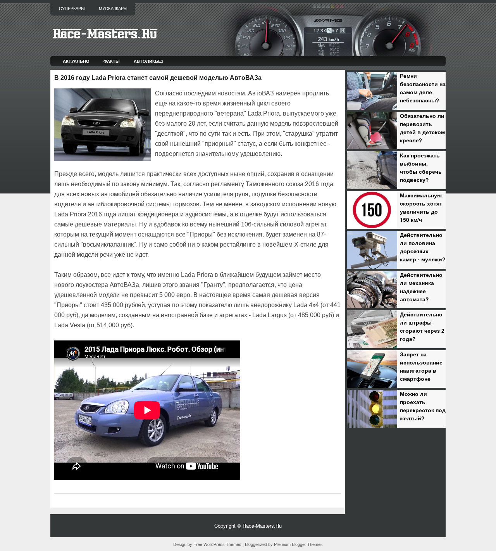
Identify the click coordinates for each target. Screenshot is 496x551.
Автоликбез (149, 61)
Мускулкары (113, 8)
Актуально (76, 61)
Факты (111, 61)
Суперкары (72, 8)
